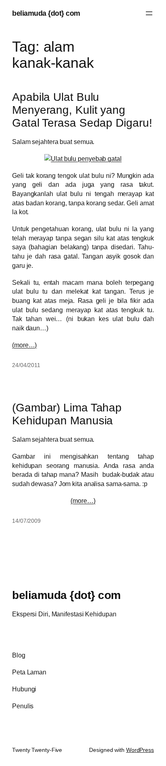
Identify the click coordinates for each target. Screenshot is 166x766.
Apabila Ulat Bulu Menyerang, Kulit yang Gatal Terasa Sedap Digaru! (82, 110)
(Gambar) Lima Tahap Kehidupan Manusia (67, 414)
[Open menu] (149, 13)
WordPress (140, 750)
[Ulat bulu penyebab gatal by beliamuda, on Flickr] (83, 158)
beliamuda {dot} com (46, 13)
